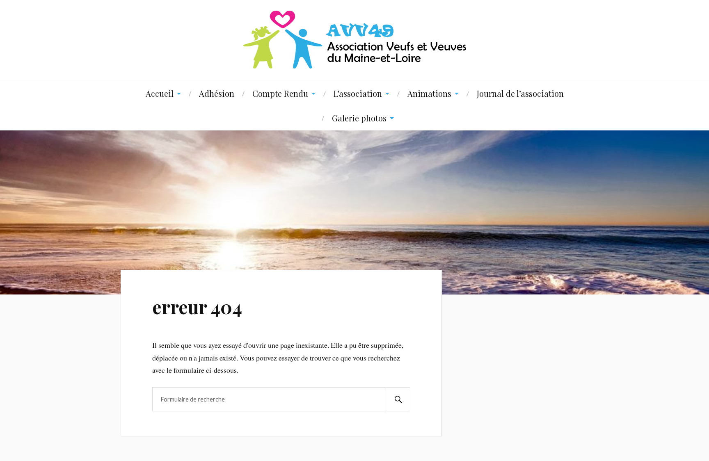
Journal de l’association (520, 93)
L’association (358, 93)
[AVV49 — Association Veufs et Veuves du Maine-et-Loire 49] (354, 39)
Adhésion (216, 93)
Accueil (160, 93)
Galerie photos (359, 117)
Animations (429, 93)
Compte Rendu (280, 93)
